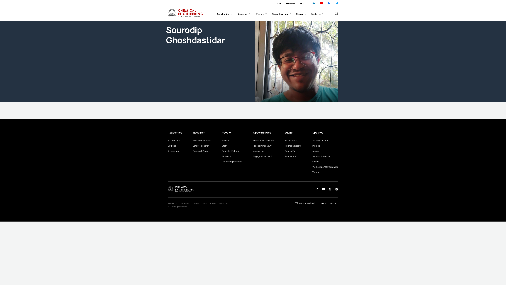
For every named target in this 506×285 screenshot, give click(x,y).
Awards (316, 151)
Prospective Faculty (262, 145)
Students (226, 156)
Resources (290, 3)
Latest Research (201, 145)
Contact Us (223, 203)
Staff (224, 145)
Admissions (173, 151)
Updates (213, 203)
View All (316, 172)
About (279, 3)
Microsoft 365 (172, 203)
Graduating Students (232, 161)
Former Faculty (292, 151)
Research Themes (202, 140)
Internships (258, 151)
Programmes (174, 140)
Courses (172, 145)
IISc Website (185, 203)
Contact (302, 3)
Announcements (320, 140)
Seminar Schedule (321, 156)
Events (315, 161)
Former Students (293, 145)
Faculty (225, 140)
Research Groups (201, 151)
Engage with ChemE (262, 156)
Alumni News (291, 140)
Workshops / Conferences (325, 166)
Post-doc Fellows (230, 151)
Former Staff (291, 156)
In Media (316, 145)
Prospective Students (263, 140)
